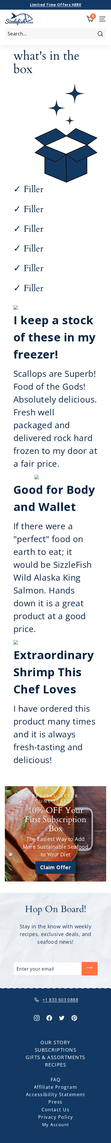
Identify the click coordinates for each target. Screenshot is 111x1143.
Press (55, 1102)
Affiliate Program (55, 1087)
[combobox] (55, 33)
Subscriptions (56, 1050)
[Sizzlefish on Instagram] (37, 1017)
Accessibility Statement (55, 1094)
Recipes (55, 1064)
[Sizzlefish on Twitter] (62, 1017)
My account (55, 1124)
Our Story (55, 1042)
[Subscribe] (90, 968)
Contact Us (55, 1109)
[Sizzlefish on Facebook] (49, 1017)
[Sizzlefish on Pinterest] (74, 1017)
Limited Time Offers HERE (55, 4)
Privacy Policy (55, 1117)
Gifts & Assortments (55, 1057)
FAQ (56, 1079)
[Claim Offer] (55, 833)
